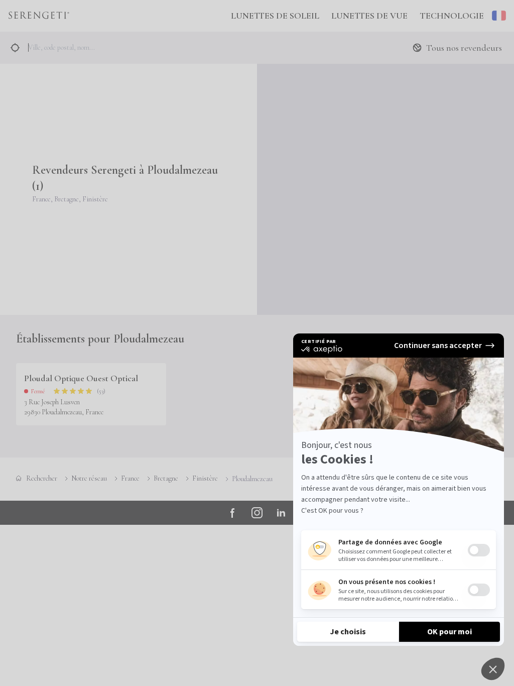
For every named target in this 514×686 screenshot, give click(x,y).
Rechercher (41, 478)
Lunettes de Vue (369, 15)
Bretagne (166, 478)
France (130, 478)
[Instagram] (257, 513)
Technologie (452, 15)
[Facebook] (233, 513)
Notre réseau (89, 478)
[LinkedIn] (281, 513)
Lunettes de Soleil (275, 15)
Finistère (205, 478)
